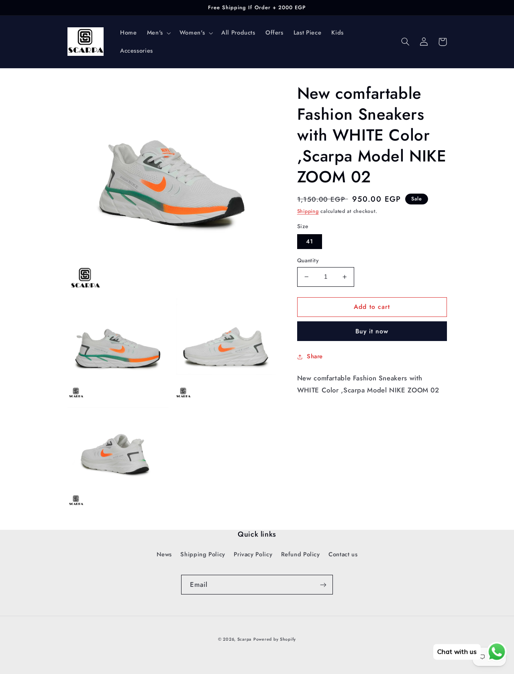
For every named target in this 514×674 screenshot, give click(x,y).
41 (309, 241)
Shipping (308, 211)
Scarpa (244, 639)
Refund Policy (300, 554)
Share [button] (315, 356)
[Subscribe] (323, 584)
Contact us (342, 554)
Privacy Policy (253, 554)
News (164, 554)
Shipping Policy (202, 554)
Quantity (307, 260)
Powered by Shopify (274, 639)
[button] (158, 33)
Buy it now (372, 331)
